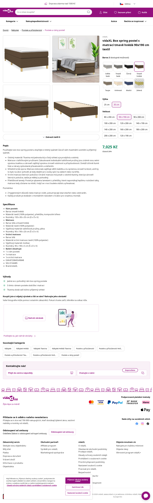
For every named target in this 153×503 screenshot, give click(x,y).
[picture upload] (66, 318)
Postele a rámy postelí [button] (70, 355)
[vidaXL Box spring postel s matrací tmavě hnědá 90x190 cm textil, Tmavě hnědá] (26, 59)
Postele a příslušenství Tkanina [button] (17, 355)
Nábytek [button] (8, 348)
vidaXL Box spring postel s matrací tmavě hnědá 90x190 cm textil (125, 45)
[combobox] (53, 12)
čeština (127, 4)
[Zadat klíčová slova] (88, 12)
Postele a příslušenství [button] (85, 348)
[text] (109, 147)
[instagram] (142, 424)
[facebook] (137, 424)
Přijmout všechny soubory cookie (77, 480)
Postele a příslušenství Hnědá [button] (111, 348)
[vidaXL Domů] (8, 11)
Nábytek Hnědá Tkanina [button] (61, 348)
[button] (107, 70)
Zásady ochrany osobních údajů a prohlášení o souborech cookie (32, 485)
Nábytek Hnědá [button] (22, 348)
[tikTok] (148, 424)
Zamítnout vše (78, 487)
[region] (48, 487)
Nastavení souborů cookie (90, 465)
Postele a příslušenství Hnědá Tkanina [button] (45, 355)
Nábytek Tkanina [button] (40, 348)
